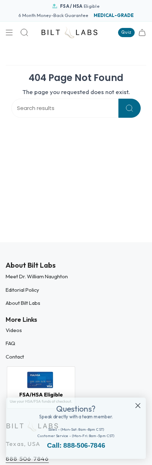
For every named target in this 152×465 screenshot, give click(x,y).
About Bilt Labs (23, 303)
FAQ (10, 343)
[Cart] (142, 32)
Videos (14, 330)
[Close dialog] (138, 405)
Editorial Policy (22, 289)
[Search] (129, 108)
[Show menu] (9, 32)
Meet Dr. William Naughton (37, 276)
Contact (15, 356)
